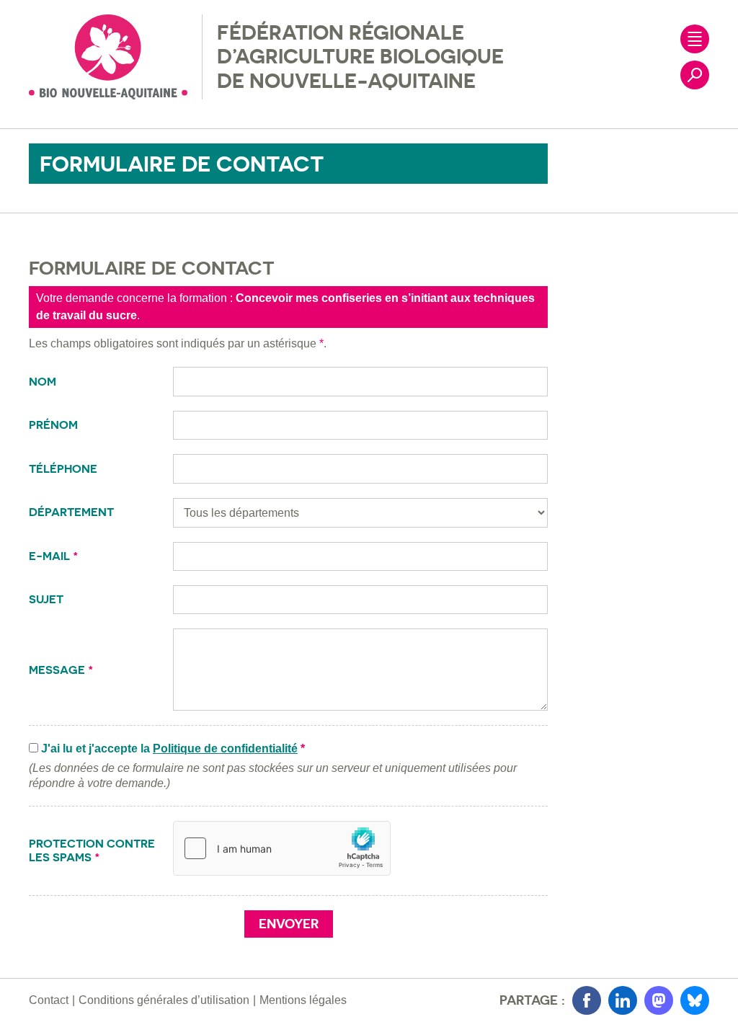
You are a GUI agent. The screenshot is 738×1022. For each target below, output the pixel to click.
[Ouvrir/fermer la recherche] (694, 75)
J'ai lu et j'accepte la (173, 748)
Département (73, 512)
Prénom (55, 425)
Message (61, 670)
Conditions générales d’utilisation (164, 1000)
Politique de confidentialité (225, 748)
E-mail (54, 556)
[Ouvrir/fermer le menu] (694, 39)
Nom (44, 381)
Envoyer (289, 923)
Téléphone (64, 469)
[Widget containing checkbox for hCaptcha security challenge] (282, 848)
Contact (48, 1000)
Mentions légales (303, 1000)
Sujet (47, 599)
